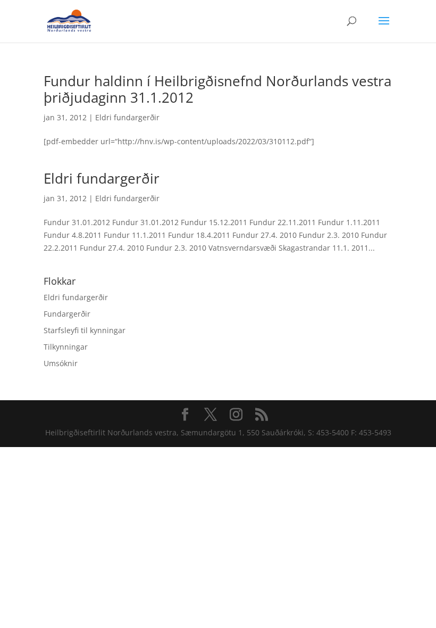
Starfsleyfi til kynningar (84, 330)
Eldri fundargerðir (127, 117)
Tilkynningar (66, 347)
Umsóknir (61, 363)
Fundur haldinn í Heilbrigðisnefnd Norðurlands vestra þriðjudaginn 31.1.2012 (217, 89)
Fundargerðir (67, 314)
